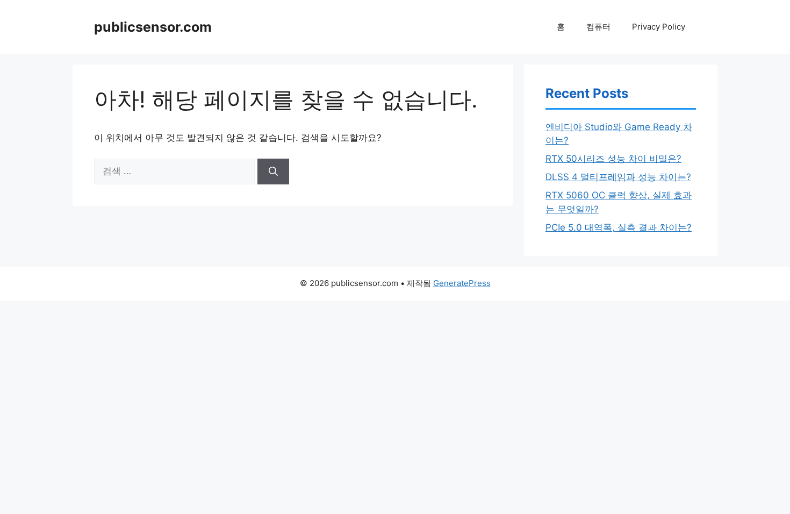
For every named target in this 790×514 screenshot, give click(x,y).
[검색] (273, 171)
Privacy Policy (658, 27)
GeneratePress (462, 283)
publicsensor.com (153, 27)
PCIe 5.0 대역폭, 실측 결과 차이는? (618, 227)
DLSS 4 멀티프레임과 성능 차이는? (618, 177)
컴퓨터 (598, 27)
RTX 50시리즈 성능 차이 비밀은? (613, 158)
